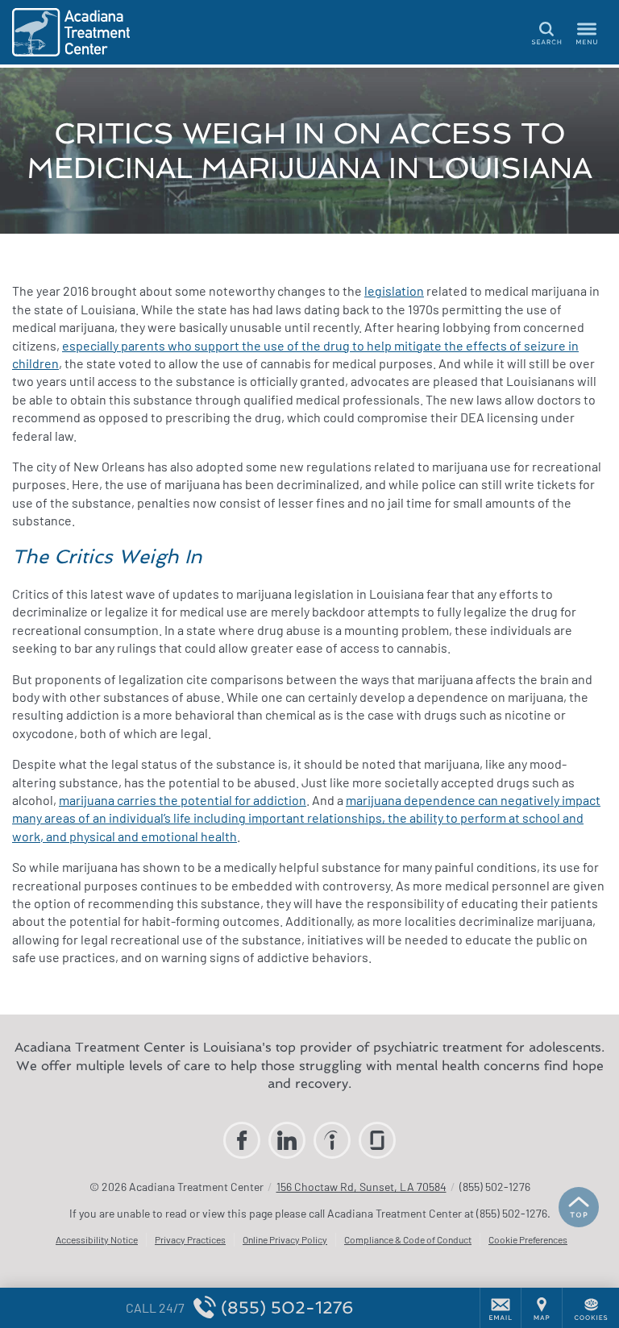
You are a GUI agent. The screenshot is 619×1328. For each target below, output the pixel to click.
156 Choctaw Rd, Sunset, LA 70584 (361, 1186)
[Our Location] (541, 1308)
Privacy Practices (190, 1239)
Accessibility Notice (97, 1239)
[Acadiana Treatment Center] (84, 32)
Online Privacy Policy (285, 1239)
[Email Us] (500, 1308)
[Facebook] (242, 1140)
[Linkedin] (287, 1140)
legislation (394, 290)
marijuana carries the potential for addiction (182, 799)
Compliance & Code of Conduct (408, 1239)
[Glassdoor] (377, 1140)
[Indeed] (332, 1140)
